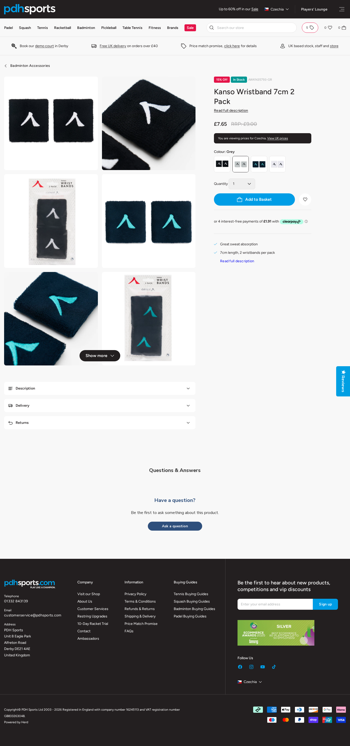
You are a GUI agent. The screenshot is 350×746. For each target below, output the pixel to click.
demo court (44, 46)
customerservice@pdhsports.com (32, 615)
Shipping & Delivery (140, 616)
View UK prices (277, 138)
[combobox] (252, 28)
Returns (22, 423)
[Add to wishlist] (305, 199)
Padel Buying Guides (190, 616)
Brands (172, 28)
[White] (277, 164)
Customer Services (92, 609)
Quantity (221, 184)
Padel (8, 28)
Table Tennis (132, 28)
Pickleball (108, 28)
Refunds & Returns (140, 609)
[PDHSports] (29, 9)
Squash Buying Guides (192, 601)
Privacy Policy (135, 594)
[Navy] (259, 164)
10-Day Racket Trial (92, 624)
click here (232, 46)
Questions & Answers (175, 470)
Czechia (277, 9)
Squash (25, 28)
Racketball (62, 28)
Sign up (325, 604)
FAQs (129, 631)
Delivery (22, 405)
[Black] (222, 164)
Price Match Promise (141, 624)
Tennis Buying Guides (191, 594)
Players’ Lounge (314, 9)
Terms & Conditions (140, 601)
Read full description (231, 110)
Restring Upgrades (92, 616)
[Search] (212, 28)
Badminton (86, 28)
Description (25, 388)
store (334, 46)
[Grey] (240, 164)
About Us (84, 601)
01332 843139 (16, 601)
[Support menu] (342, 9)
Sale (254, 9)
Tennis (42, 28)
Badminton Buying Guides (194, 609)
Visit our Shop (88, 594)
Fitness (155, 28)
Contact (83, 631)
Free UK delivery (113, 46)
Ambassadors (88, 638)
